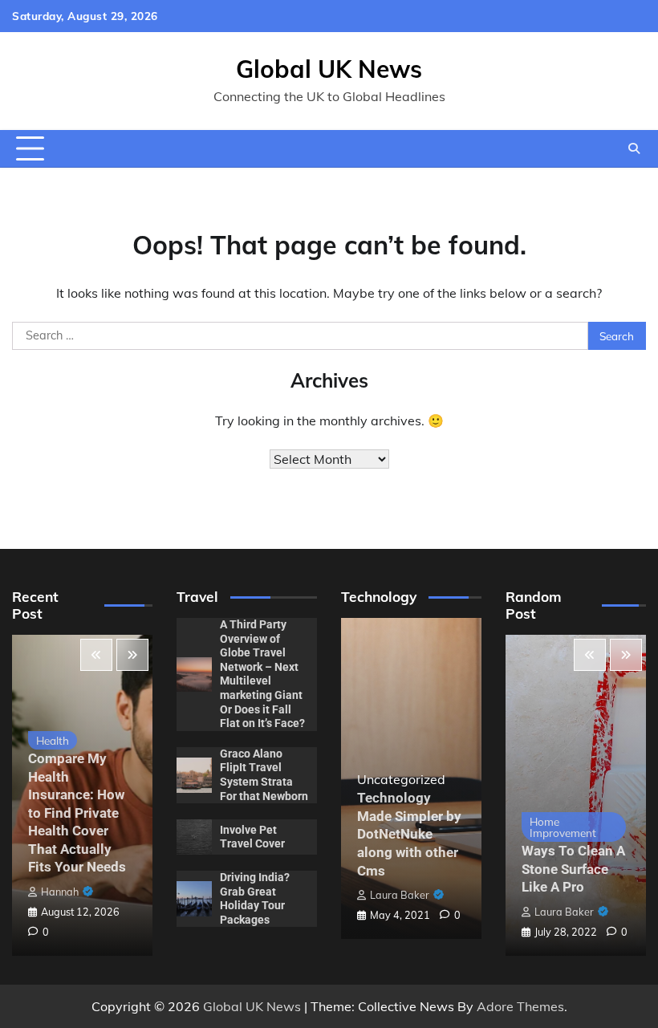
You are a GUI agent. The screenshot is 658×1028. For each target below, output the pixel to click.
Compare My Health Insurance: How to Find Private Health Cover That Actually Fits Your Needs (77, 812)
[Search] (634, 148)
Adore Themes (520, 1006)
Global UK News (329, 69)
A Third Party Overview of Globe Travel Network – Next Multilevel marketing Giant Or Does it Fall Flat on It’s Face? (262, 673)
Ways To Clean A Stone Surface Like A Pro (573, 869)
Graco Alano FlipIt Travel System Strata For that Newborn (264, 774)
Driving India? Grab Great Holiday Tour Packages (255, 898)
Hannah (60, 891)
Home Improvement (563, 827)
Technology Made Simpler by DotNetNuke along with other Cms (409, 834)
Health (52, 740)
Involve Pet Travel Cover (252, 837)
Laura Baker (399, 894)
